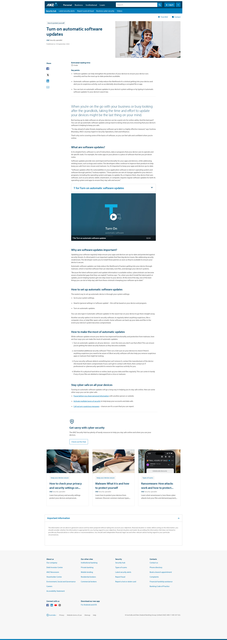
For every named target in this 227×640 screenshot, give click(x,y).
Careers (49, 586)
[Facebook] (47, 605)
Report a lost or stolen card (125, 581)
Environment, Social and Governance (61, 581)
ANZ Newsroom (52, 572)
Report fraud (120, 577)
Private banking (87, 567)
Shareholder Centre (54, 577)
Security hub (120, 562)
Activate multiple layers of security (87, 401)
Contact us (154, 562)
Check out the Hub (78, 442)
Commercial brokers (89, 581)
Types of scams (121, 567)
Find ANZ (164, 17)
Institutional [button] (91, 5)
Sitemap (87, 615)
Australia (52, 615)
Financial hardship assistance (161, 581)
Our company (51, 562)
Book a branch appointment (161, 572)
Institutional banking (89, 562)
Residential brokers (88, 577)
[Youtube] (56, 605)
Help (94, 615)
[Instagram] (60, 605)
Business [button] (79, 5)
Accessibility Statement (55, 591)
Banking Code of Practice (159, 586)
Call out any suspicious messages (86, 406)
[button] (178, 4)
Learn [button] (102, 5)
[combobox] (139, 4)
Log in (170, 5)
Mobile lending (87, 572)
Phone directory (156, 567)
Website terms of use (74, 615)
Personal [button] (67, 5)
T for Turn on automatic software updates (99, 188)
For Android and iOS (89, 604)
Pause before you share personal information (91, 396)
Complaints (154, 577)
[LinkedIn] (51, 605)
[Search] (159, 4)
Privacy (61, 615)
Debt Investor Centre (54, 567)
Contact (177, 17)
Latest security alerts (123, 572)
